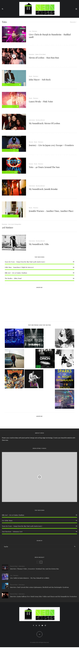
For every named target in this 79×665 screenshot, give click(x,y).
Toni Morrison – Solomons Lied (12, 532)
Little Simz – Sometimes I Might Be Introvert (19, 267)
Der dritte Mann (7, 520)
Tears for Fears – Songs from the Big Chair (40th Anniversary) (25, 262)
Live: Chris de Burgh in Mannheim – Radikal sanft (50, 35)
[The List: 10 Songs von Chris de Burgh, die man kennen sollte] (34, 339)
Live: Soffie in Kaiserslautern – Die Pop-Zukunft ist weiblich (29, 578)
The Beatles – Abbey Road (13, 278)
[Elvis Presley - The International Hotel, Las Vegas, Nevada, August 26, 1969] (34, 379)
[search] (75, 546)
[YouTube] (42, 625)
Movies (31, 142)
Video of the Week (40, 54)
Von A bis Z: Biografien (14, 224)
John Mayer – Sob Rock (40, 79)
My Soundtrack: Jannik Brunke (43, 189)
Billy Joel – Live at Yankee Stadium (16, 273)
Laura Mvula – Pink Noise (41, 101)
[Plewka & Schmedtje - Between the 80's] (64, 359)
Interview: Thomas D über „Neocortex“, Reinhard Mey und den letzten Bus (34, 569)
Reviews (34, 31)
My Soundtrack (40, 120)
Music (30, 76)
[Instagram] (39, 625)
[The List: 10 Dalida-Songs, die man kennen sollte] (64, 339)
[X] (36, 625)
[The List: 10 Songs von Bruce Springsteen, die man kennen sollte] (14, 359)
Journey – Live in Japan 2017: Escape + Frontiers (51, 145)
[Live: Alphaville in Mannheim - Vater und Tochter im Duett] (64, 399)
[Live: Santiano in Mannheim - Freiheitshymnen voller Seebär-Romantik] (14, 339)
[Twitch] (45, 625)
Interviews (32, 120)
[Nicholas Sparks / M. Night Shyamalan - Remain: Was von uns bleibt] (64, 379)
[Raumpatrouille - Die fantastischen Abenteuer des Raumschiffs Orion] (45, 359)
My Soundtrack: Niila (39, 244)
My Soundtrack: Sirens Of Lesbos (44, 123)
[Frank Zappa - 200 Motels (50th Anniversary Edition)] (14, 379)
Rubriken (31, 54)
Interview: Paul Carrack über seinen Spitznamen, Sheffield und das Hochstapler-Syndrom (39, 587)
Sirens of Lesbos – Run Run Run (44, 57)
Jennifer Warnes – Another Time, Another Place (51, 211)
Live (30, 31)
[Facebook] (33, 625)
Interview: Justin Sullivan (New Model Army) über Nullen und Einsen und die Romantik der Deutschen (43, 596)
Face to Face (14, 566)
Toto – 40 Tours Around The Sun (44, 167)
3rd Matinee (7, 227)
